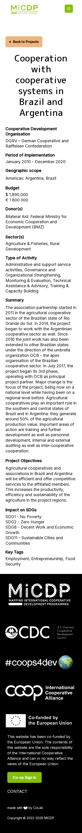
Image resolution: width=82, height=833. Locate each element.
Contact (17, 791)
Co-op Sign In (24, 777)
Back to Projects (24, 42)
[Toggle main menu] (69, 9)
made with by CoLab (25, 808)
